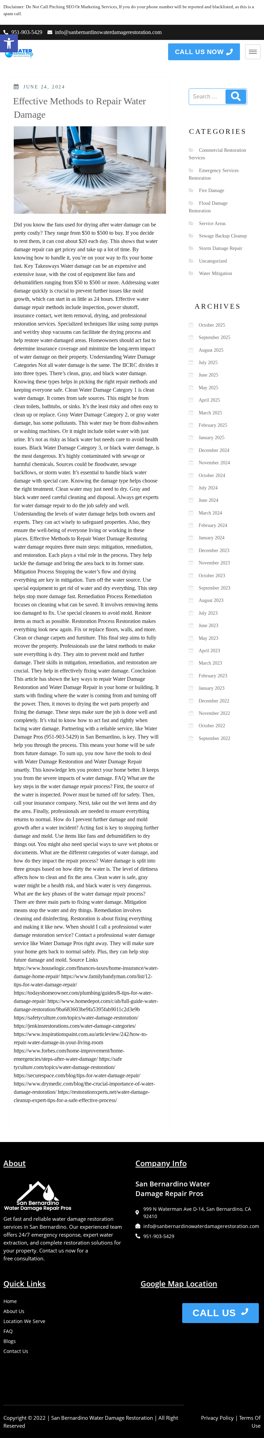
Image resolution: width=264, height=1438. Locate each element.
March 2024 (210, 513)
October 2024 (212, 475)
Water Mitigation (215, 273)
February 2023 (213, 675)
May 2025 (208, 387)
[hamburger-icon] (253, 51)
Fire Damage (211, 190)
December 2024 (214, 450)
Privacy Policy (217, 1417)
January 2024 (211, 537)
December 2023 (214, 550)
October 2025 (212, 325)
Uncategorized (213, 261)
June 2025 (208, 375)
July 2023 (208, 613)
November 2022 (214, 713)
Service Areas (212, 223)
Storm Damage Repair (220, 248)
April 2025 (209, 400)
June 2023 (208, 625)
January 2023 (211, 688)
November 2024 (214, 462)
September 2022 (214, 738)
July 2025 (208, 362)
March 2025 (210, 412)
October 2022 (212, 725)
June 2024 (208, 500)
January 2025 (211, 437)
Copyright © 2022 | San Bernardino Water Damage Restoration (78, 1417)
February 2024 (213, 525)
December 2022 (214, 701)
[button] (9, 43)
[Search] (236, 96)
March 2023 (210, 663)
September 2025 (214, 337)
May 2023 (208, 638)
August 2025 (211, 350)
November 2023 (214, 562)
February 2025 (213, 425)
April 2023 (209, 650)
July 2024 (208, 487)
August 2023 (211, 600)
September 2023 (214, 588)
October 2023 (212, 575)
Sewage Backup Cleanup (223, 236)
